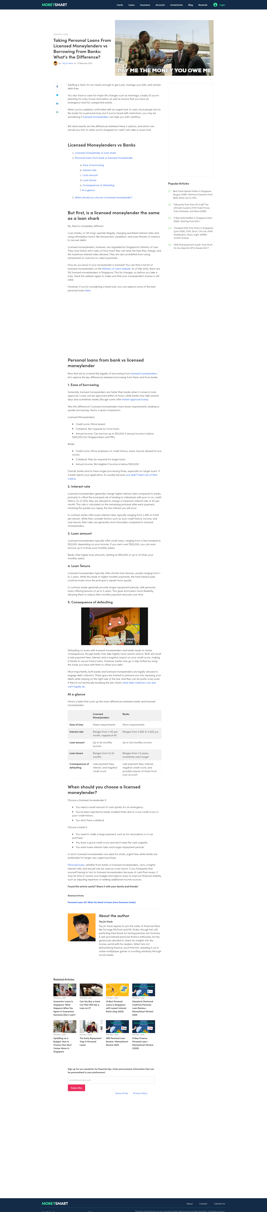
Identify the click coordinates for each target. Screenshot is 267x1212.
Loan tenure (89, 180)
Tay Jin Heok (67, 63)
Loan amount (90, 175)
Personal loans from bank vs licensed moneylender (104, 157)
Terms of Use (121, 1093)
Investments (176, 4)
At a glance (88, 190)
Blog (190, 4)
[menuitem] (120, 4)
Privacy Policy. (140, 1093)
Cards (120, 4)
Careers (203, 1203)
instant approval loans (134, 399)
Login (222, 4)
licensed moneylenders (96, 116)
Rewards (202, 4)
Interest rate (89, 170)
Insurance (145, 4)
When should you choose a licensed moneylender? (103, 197)
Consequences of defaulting (98, 185)
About (190, 1203)
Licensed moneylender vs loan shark (95, 152)
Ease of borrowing (93, 165)
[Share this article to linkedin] (57, 103)
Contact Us (219, 1203)
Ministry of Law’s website (116, 268)
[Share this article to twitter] (57, 95)
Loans (131, 4)
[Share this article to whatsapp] (57, 112)
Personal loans (76, 864)
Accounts (160, 4)
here (87, 290)
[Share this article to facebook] (57, 86)
